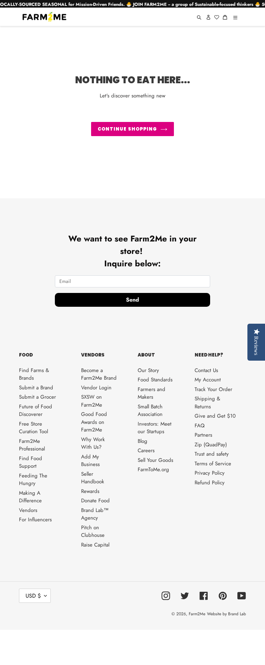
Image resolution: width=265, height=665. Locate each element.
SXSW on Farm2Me (91, 401)
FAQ (200, 425)
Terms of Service (213, 463)
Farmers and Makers (151, 393)
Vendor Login (96, 387)
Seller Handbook (92, 478)
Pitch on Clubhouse (93, 531)
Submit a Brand (36, 387)
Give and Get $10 (215, 416)
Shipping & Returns (207, 402)
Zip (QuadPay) (211, 444)
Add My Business (90, 460)
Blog (142, 441)
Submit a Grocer (37, 397)
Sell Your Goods (155, 460)
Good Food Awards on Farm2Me (94, 422)
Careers (146, 450)
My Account (208, 379)
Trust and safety (212, 454)
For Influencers (35, 519)
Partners (203, 435)
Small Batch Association (150, 410)
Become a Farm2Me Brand (99, 374)
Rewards (90, 491)
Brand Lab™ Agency (95, 514)
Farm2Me (197, 614)
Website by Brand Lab (226, 614)
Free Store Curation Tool (33, 428)
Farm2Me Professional (32, 445)
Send (132, 300)
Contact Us (206, 370)
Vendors (28, 510)
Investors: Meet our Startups (154, 428)
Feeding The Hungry (33, 479)
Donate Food (95, 500)
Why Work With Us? (93, 443)
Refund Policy (210, 482)
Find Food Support (30, 462)
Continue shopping (127, 129)
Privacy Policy (210, 473)
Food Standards (155, 379)
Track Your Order (213, 389)
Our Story (148, 370)
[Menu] (235, 16)
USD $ (33, 596)
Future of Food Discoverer (35, 410)
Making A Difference (30, 497)
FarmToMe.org (153, 469)
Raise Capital (95, 545)
